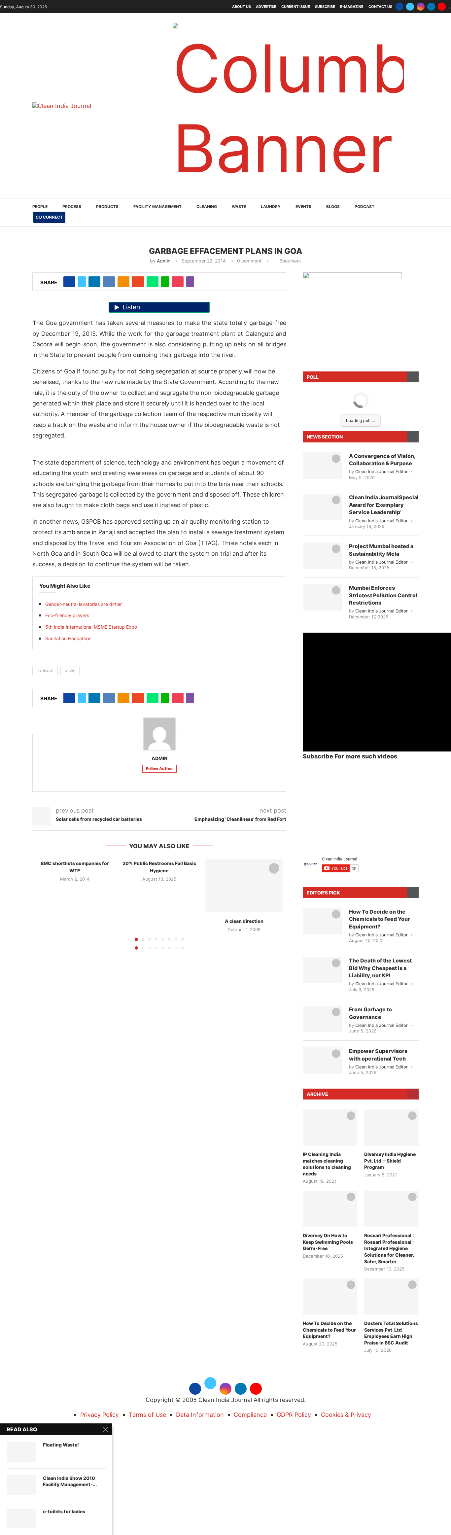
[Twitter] (410, 7)
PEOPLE (40, 206)
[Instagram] (421, 7)
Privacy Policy (99, 1414)
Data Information (200, 1414)
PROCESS (71, 206)
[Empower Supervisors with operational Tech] (322, 1060)
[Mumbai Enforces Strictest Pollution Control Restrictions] (322, 597)
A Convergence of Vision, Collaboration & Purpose (382, 460)
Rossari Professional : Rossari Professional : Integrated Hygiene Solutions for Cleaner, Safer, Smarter (389, 1248)
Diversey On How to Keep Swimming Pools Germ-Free (328, 1242)
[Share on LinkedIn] (94, 281)
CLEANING (206, 206)
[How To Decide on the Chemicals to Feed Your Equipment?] (322, 921)
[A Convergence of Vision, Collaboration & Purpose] (322, 465)
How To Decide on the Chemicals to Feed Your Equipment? (379, 919)
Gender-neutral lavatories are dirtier (83, 604)
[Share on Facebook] (69, 281)
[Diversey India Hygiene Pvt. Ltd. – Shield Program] (391, 1127)
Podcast (364, 206)
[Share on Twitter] (82, 281)
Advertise (266, 6)
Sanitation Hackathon (68, 638)
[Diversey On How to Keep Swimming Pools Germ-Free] (330, 1209)
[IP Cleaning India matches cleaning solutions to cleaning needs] (330, 1127)
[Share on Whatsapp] (152, 281)
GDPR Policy (294, 1414)
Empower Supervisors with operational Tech (378, 1055)
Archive (317, 1094)
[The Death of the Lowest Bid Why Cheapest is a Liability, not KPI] (322, 970)
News (70, 671)
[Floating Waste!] (21, 1452)
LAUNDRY (271, 206)
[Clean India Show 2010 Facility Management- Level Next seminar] (21, 1485)
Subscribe (325, 6)
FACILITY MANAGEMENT (157, 206)
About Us (241, 6)
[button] (44, 904)
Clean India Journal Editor (381, 471)
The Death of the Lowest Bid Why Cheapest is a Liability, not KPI (380, 968)
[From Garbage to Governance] (322, 1019)
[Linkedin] (431, 7)
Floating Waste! (61, 1445)
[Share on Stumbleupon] (138, 281)
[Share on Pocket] (178, 281)
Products (107, 206)
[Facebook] (399, 7)
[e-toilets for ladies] (21, 1518)
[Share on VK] (109, 281)
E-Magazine (352, 6)
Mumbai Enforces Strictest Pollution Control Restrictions (383, 595)
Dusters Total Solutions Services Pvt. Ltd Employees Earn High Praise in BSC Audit (391, 1332)
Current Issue (295, 6)
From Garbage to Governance (370, 1013)
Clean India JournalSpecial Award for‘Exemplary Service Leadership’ (384, 504)
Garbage (45, 671)
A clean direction (244, 921)
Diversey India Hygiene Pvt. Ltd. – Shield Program (390, 1160)
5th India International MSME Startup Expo (91, 627)
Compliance (250, 1414)
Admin (163, 260)
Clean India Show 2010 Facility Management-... (70, 1481)
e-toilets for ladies (64, 1511)
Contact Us (380, 6)
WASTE (239, 206)
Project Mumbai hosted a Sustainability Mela (381, 550)
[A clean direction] (244, 885)
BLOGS (333, 206)
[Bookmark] (274, 868)
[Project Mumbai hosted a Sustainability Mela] (322, 555)
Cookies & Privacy (346, 1414)
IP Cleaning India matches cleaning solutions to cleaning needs (327, 1163)
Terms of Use (147, 1414)
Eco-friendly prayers (67, 615)
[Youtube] (442, 7)
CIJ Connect (49, 217)
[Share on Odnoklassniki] (123, 281)
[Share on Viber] (190, 281)
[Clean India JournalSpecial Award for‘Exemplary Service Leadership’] (322, 507)
